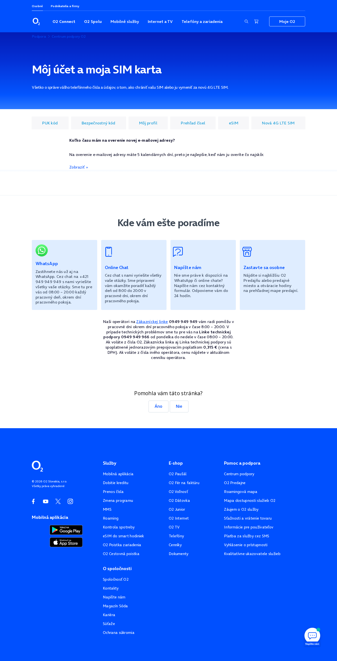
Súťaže (109, 623)
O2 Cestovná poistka (121, 553)
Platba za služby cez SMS (246, 536)
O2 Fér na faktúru (184, 482)
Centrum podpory (239, 473)
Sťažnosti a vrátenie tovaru (248, 518)
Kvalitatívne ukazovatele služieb (252, 553)
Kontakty (111, 588)
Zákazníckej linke (152, 321)
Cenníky (175, 544)
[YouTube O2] (45, 501)
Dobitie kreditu (116, 482)
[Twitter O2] (58, 501)
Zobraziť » (78, 167)
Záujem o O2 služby (241, 509)
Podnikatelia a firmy (65, 6)
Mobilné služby (125, 21)
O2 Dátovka (179, 500)
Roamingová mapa (241, 491)
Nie (179, 406)
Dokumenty (179, 553)
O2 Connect (64, 21)
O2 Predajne (234, 482)
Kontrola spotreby (119, 527)
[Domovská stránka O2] (37, 465)
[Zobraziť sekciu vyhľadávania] (246, 21)
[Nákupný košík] (256, 21)
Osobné (37, 6)
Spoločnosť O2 (116, 579)
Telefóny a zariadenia (202, 21)
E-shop (176, 463)
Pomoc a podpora (242, 463)
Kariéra (109, 614)
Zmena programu (118, 500)
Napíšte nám (114, 597)
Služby (109, 463)
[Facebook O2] (33, 501)
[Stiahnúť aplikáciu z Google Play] (66, 529)
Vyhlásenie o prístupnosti (246, 544)
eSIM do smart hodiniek (123, 536)
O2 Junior (177, 509)
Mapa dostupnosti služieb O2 (249, 500)
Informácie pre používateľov (248, 527)
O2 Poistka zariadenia (122, 544)
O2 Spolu (93, 21)
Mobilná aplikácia (118, 473)
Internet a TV (160, 21)
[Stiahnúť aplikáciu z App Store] (66, 541)
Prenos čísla (113, 491)
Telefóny (176, 536)
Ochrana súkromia (118, 632)
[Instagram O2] (70, 501)
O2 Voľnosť (178, 491)
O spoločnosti (117, 569)
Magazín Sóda (115, 606)
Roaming (110, 518)
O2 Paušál (178, 473)
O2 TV (174, 527)
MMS (107, 509)
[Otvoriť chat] (312, 636)
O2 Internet (179, 518)
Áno (158, 406)
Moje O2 (287, 21)
